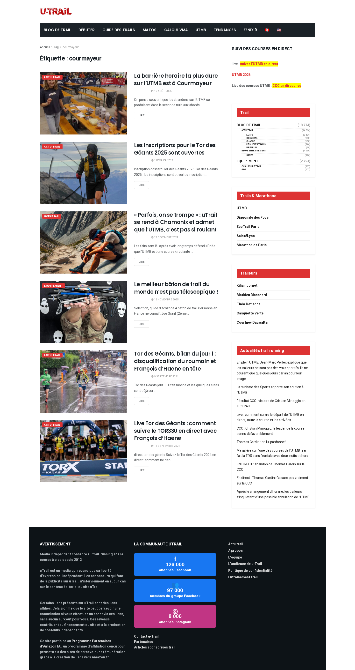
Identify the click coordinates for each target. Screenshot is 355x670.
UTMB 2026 (241, 74)
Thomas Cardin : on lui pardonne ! (261, 442)
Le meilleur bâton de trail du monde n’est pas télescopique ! (176, 288)
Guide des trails (118, 29)
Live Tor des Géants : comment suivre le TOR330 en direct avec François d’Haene (175, 431)
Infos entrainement (253, 151)
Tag (56, 47)
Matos (149, 29)
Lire (141, 115)
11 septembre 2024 (166, 446)
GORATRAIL (52, 216)
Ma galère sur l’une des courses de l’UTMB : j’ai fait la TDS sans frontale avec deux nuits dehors (272, 453)
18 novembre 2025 (165, 300)
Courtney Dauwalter (253, 322)
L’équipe (235, 557)
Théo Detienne (248, 304)
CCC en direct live (286, 85)
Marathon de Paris (252, 245)
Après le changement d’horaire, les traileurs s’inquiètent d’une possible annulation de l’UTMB (273, 494)
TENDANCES (225, 29)
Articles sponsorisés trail (154, 647)
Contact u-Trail (146, 636)
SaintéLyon (246, 235)
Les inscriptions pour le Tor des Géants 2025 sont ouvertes (175, 148)
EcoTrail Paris (248, 226)
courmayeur (71, 47)
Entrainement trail (243, 577)
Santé (249, 155)
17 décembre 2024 (165, 237)
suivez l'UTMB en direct (259, 64)
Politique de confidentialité (250, 570)
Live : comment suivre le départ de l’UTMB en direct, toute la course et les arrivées (270, 417)
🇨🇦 (267, 29)
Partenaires (143, 641)
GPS (243, 170)
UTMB (201, 29)
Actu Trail (52, 77)
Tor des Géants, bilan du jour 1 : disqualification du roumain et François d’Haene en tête (175, 361)
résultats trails (256, 144)
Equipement (53, 286)
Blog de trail (249, 125)
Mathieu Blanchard (252, 295)
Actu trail (235, 544)
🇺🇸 (279, 29)
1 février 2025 (163, 160)
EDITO (249, 135)
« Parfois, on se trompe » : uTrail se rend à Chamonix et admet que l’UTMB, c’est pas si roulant (175, 222)
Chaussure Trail (251, 166)
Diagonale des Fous (253, 217)
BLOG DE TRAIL (57, 29)
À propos (235, 550)
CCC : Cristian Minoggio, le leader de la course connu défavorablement (271, 431)
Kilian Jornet (247, 285)
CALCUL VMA (176, 29)
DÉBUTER (86, 29)
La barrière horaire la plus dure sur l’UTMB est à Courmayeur (176, 79)
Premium (251, 148)
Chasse (250, 141)
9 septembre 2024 (165, 376)
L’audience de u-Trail (245, 563)
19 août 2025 (162, 91)
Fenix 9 (250, 29)
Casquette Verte (250, 313)
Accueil (45, 47)
